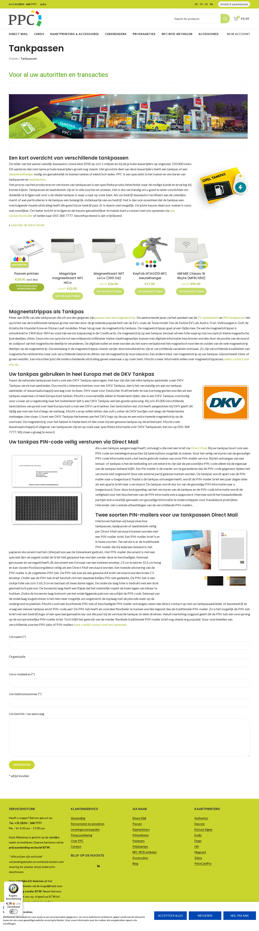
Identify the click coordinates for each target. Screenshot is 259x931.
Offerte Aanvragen (234, 4)
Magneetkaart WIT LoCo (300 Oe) (109, 275)
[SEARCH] (225, 18)
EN (206, 4)
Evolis (198, 835)
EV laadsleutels (208, 317)
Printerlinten (141, 835)
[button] (26, 287)
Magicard (200, 852)
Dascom (199, 823)
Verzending (78, 818)
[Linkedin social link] (98, 866)
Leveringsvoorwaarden (85, 829)
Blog (135, 863)
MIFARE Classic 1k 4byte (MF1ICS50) (191, 275)
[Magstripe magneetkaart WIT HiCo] (67, 252)
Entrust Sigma (203, 829)
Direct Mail (199, 448)
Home (13, 58)
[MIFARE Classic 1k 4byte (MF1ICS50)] (191, 252)
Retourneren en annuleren (87, 823)
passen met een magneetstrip (115, 317)
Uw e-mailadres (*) (22, 674)
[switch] (14, 911)
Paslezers (139, 840)
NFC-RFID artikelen (145, 852)
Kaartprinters (141, 829)
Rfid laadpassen (234, 317)
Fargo (198, 840)
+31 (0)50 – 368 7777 (24, 4)
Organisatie (17, 656)
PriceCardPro (202, 863)
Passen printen (26, 273)
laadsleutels (37, 179)
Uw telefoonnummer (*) (25, 694)
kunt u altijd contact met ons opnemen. (100, 624)
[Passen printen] (26, 252)
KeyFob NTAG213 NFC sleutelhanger (150, 275)
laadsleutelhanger (21, 174)
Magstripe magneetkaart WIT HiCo (67, 278)
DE (196, 4)
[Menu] (20, 883)
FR (201, 4)
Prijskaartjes (140, 846)
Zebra (198, 857)
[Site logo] (25, 18)
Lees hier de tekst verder (28, 225)
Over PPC (77, 840)
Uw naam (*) (17, 637)
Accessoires (140, 857)
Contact (76, 846)
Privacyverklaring (81, 835)
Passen (137, 823)
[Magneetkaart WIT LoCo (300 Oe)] (108, 252)
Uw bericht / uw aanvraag (26, 714)
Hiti (196, 846)
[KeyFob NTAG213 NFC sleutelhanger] (150, 252)
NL (211, 4)
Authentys (201, 818)
